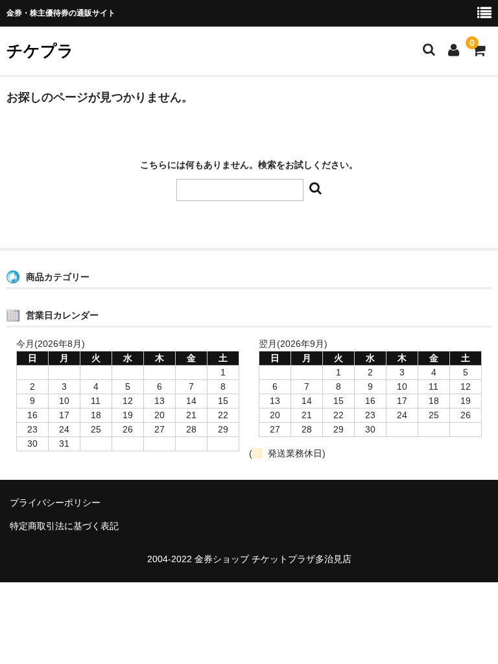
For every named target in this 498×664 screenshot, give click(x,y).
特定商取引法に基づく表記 (64, 526)
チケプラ (40, 51)
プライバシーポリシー (55, 502)
